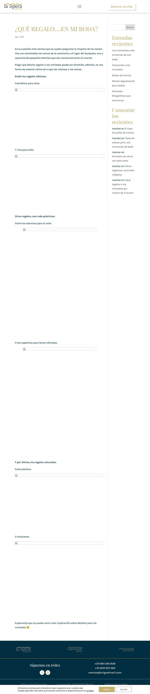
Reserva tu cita (121, 6)
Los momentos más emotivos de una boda (123, 55)
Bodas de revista (121, 75)
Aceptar (106, 689)
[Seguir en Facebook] (42, 672)
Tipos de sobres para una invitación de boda (123, 142)
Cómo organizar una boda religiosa (123, 170)
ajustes (89, 690)
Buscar (130, 27)
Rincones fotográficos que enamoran (121, 96)
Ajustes (123, 689)
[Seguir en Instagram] (48, 672)
